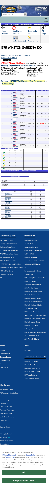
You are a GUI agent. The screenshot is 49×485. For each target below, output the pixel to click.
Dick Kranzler (15, 146)
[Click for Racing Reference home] (24, 11)
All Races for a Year (6, 390)
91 (11, 113)
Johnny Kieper (8, 219)
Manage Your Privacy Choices (23, 480)
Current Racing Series (8, 236)
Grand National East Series (33, 250)
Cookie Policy (31, 455)
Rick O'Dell (7, 208)
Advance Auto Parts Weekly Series (11, 267)
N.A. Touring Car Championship (34, 278)
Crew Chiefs (4, 367)
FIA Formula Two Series (32, 312)
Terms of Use (4, 444)
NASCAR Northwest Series (33, 305)
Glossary (4, 81)
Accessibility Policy (6, 441)
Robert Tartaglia (16, 107)
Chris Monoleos (15, 116)
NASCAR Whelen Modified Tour (10, 264)
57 (11, 106)
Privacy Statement (6, 434)
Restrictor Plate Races (7, 410)
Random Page (4, 400)
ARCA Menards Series (7, 257)
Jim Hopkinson (15, 100)
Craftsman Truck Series (7, 247)
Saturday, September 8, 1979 (13, 65)
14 (11, 145)
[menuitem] (12, 437)
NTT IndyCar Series (6, 271)
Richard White (15, 131)
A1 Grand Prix (28, 274)
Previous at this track (9, 58)
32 (11, 126)
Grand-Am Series (30, 281)
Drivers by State (5, 354)
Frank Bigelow (8, 216)
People (2, 345)
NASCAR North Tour (31, 257)
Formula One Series (6, 274)
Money (37, 90)
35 (11, 123)
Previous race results (9, 55)
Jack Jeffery (7, 212)
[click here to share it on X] (40, 14)
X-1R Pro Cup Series (31, 288)
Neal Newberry (8, 210)
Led (45, 90)
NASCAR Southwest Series (33, 301)
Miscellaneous (5, 385)
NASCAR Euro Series (31, 325)
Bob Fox (7, 211)
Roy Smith (7, 204)
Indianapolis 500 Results (32, 264)
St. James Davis (16, 142)
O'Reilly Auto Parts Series (8, 244)
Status (42, 90)
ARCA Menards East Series (9, 254)
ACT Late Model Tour (31, 336)
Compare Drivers (5, 357)
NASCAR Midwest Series (32, 298)
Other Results (29, 236)
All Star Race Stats (6, 413)
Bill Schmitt (15, 93)
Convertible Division (31, 247)
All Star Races (29, 244)
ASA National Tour (30, 308)
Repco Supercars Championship (35, 332)
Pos (2, 90)
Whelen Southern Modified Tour (35, 315)
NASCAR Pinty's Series (32, 372)
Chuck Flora (7, 214)
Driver (16, 90)
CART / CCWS (29, 254)
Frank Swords (8, 215)
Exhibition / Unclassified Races (34, 319)
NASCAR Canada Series (8, 261)
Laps (33, 90)
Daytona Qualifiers (30, 240)
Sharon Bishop (15, 110)
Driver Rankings (5, 360)
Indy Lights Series (30, 329)
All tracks (27, 350)
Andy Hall (14, 121)
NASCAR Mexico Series (32, 322)
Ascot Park (31, 65)
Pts (48, 90)
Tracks (26, 345)
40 (11, 119)
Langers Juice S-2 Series (32, 271)
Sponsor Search (5, 427)
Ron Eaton (7, 207)
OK (23, 472)
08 (11, 103)
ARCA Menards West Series (9, 250)
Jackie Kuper (8, 206)
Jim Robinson (15, 97)
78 (11, 96)
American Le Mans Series (32, 284)
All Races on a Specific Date (9, 393)
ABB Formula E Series (31, 339)
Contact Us (3, 420)
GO (25, 14)
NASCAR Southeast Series (33, 291)
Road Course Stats (6, 407)
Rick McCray (15, 104)
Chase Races (4, 403)
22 (11, 142)
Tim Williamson (15, 135)
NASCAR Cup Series (6, 240)
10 (11, 134)
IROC (26, 267)
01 (11, 138)
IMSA (2, 278)
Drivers (2, 350)
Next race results (25, 55)
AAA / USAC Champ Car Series (34, 261)
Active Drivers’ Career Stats (35, 357)
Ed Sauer (18, 126)
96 (11, 109)
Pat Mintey (15, 124)
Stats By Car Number (7, 417)
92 (11, 116)
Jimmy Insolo (15, 139)
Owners (2, 364)
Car (29, 90)
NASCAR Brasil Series (31, 295)
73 (11, 93)
